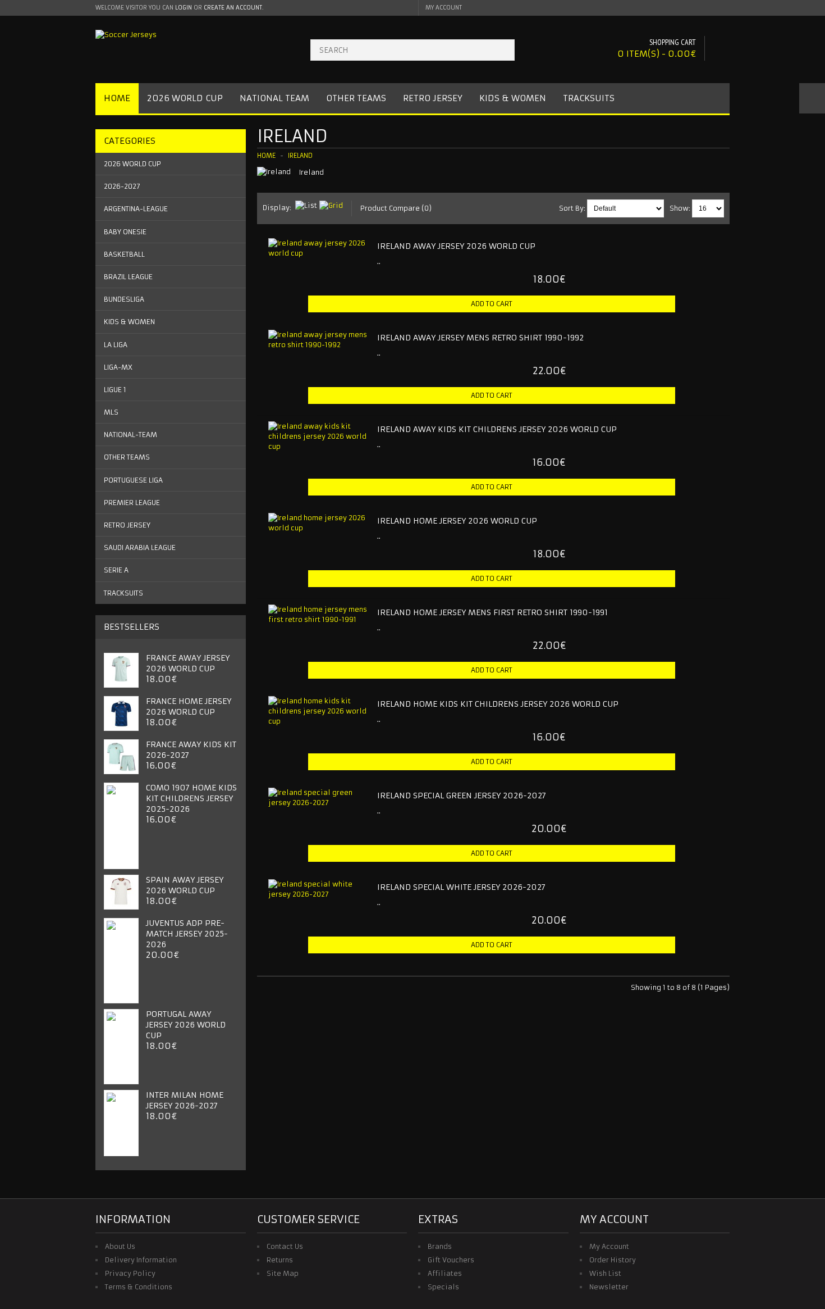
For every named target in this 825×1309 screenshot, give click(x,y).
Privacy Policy (130, 1273)
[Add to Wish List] (341, 279)
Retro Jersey (432, 98)
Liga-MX (118, 367)
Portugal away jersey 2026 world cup (186, 1024)
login (183, 7)
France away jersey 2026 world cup (188, 663)
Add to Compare (706, 323)
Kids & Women (512, 98)
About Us (120, 1246)
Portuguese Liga (133, 480)
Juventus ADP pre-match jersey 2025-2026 (187, 933)
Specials (443, 1287)
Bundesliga (124, 299)
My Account (609, 1246)
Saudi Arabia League (140, 547)
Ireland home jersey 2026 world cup (457, 521)
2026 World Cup (185, 98)
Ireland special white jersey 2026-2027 (461, 887)
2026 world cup (132, 164)
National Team (274, 98)
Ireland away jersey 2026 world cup (456, 246)
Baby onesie (125, 232)
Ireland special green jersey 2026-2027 (461, 795)
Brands (440, 1246)
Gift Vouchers (451, 1260)
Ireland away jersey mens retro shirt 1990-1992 (480, 338)
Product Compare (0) (396, 208)
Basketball (124, 254)
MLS (111, 412)
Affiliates (445, 1273)
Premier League (132, 502)
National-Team (130, 434)
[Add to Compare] (359, 279)
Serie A (116, 570)
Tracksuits (589, 98)
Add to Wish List (687, 323)
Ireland (300, 156)
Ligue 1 (115, 389)
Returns (280, 1260)
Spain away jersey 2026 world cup (184, 885)
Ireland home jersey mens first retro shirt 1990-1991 (492, 612)
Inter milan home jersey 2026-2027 (184, 1100)
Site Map (283, 1273)
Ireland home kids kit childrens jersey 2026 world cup (497, 704)
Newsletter (609, 1287)
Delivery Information (141, 1260)
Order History (612, 1260)
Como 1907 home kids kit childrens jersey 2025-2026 (191, 798)
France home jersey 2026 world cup (188, 706)
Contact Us (285, 1246)
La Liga (115, 344)
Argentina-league (136, 208)
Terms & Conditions (138, 1287)
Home (117, 98)
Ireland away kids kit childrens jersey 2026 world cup (497, 429)
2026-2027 (122, 186)
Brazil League (128, 276)
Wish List (605, 1273)
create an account (233, 7)
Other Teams (356, 98)
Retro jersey (127, 525)
